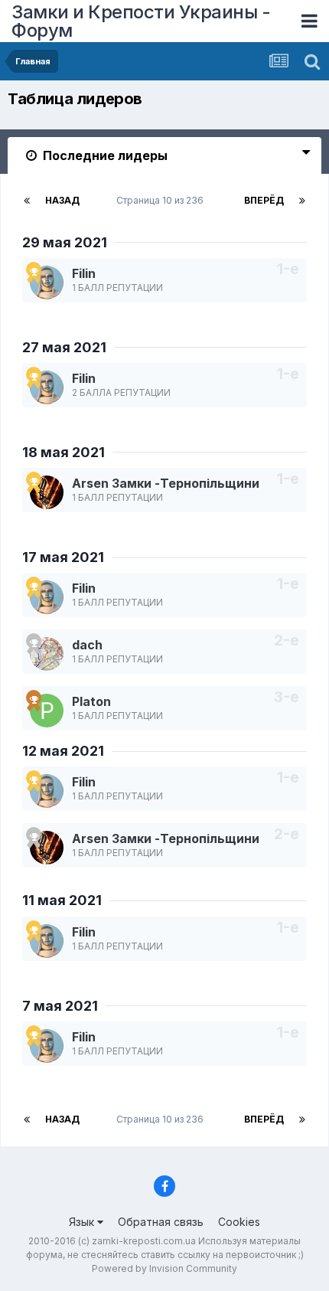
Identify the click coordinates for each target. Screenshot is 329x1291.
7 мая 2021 (60, 1006)
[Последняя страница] (302, 200)
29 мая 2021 (64, 242)
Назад (62, 200)
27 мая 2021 (64, 347)
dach (87, 644)
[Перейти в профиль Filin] (47, 282)
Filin (84, 273)
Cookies (239, 1221)
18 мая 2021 (63, 452)
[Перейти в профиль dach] (47, 654)
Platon (91, 701)
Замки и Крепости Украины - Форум (140, 21)
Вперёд (264, 200)
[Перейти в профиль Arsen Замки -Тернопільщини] (47, 492)
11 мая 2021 (62, 900)
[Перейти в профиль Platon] (47, 710)
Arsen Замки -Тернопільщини (165, 483)
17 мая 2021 (63, 557)
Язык (83, 1221)
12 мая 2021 (63, 751)
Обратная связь (161, 1221)
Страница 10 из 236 (162, 200)
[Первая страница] (26, 200)
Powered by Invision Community (164, 1268)
